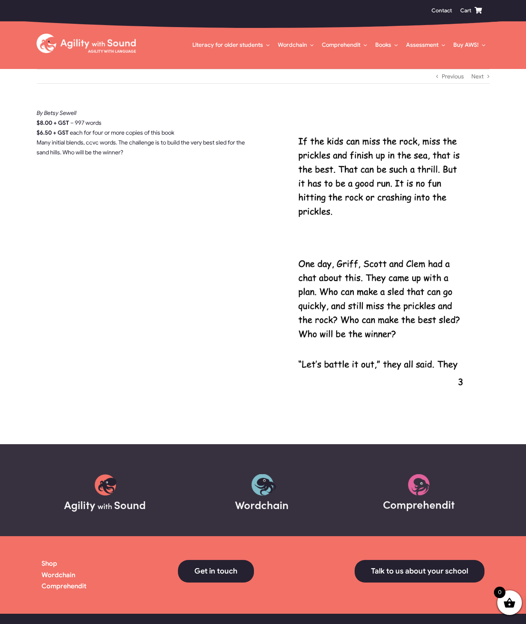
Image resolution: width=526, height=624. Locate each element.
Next (477, 76)
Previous (453, 76)
